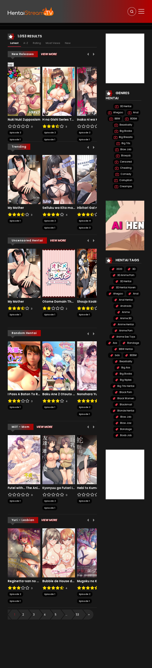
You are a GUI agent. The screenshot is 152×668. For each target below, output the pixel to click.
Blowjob (126, 155)
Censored (125, 161)
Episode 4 (85, 220)
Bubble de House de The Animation (58, 581)
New (68, 43)
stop (8, 65)
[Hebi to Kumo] (93, 459)
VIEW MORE (49, 54)
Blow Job (125, 149)
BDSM (133, 118)
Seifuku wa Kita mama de (58, 208)
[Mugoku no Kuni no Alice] (93, 553)
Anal (135, 112)
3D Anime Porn (125, 275)
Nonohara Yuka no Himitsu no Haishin (93, 394)
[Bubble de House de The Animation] (58, 553)
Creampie (125, 186)
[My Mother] (24, 179)
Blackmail (125, 404)
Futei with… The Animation (24, 488)
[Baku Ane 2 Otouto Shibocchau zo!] (58, 366)
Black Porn (125, 392)
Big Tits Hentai (125, 386)
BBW (117, 118)
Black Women (125, 398)
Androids (125, 306)
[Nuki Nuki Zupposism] (24, 91)
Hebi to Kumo (87, 488)
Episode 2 (15, 132)
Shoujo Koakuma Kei (93, 301)
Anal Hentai (125, 299)
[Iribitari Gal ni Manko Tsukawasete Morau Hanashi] (93, 179)
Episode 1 (15, 139)
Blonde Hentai (125, 410)
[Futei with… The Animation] (24, 459)
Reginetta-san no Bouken (24, 581)
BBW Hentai (125, 349)
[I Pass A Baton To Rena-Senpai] (24, 366)
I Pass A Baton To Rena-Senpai (24, 394)
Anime (125, 312)
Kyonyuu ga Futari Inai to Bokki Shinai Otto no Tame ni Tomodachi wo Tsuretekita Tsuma (58, 488)
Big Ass (125, 367)
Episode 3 (84, 227)
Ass (114, 343)
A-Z (25, 43)
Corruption (125, 180)
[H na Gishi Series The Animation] (58, 91)
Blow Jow (125, 423)
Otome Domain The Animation (58, 301)
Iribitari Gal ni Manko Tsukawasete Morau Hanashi (93, 208)
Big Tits (125, 143)
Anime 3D (125, 318)
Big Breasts (125, 137)
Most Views (53, 43)
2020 (119, 269)
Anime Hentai (125, 324)
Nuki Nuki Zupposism (24, 119)
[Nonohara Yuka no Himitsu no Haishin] (93, 366)
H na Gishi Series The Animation (58, 119)
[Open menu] (141, 11)
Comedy (125, 174)
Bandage (133, 343)
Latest (14, 43)
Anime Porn (126, 330)
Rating (37, 43)
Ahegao (118, 112)
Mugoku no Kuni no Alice (93, 581)
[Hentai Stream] (31, 11)
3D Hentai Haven (125, 287)
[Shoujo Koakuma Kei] (93, 273)
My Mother (16, 208)
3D (133, 269)
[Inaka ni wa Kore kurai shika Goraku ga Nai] (93, 91)
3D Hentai (125, 106)
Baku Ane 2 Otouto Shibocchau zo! (58, 394)
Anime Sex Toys (125, 336)
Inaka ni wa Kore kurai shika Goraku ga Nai (93, 119)
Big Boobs (125, 131)
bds (117, 355)
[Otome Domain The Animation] (58, 273)
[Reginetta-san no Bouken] (24, 553)
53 (77, 615)
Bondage (126, 429)
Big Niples (125, 379)
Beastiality (125, 124)
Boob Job (126, 435)
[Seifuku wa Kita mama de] (58, 179)
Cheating (126, 167)
